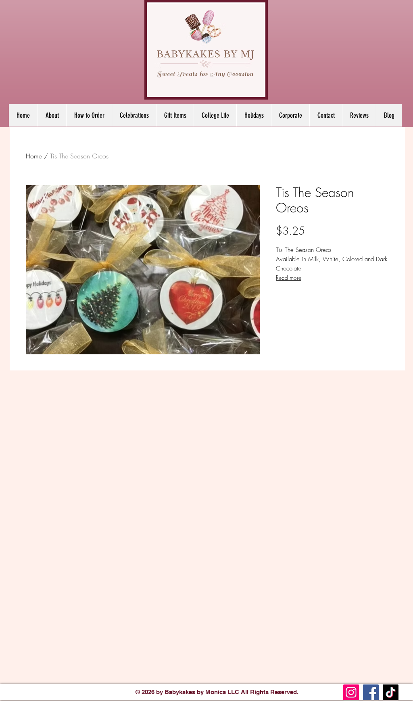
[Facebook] (371, 692)
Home (34, 156)
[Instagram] (351, 692)
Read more (288, 277)
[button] (134, 115)
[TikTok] (390, 692)
